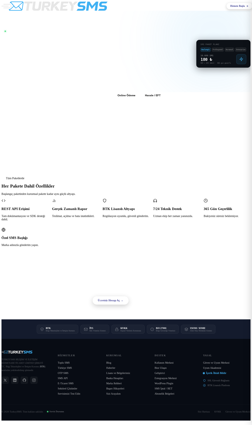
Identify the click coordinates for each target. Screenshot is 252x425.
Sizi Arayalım (113, 393)
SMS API (63, 378)
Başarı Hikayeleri (115, 388)
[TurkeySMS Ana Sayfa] (54, 6)
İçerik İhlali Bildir (216, 373)
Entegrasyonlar (154, 6)
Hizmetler (135, 6)
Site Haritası (204, 411)
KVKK (217, 411)
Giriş (219, 6)
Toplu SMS (64, 362)
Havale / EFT (153, 95)
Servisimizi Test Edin (69, 393)
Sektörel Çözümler (67, 388)
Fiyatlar (171, 6)
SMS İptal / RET (163, 388)
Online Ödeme (126, 95)
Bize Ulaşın (161, 368)
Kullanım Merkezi (164, 362)
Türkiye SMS (65, 368)
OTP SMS (63, 373)
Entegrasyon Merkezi (166, 378)
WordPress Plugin (164, 383)
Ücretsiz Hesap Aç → (110, 300)
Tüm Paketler (100, 95)
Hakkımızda (118, 6)
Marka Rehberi (114, 383)
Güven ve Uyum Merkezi (216, 362)
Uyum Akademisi (212, 368)
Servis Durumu (56, 411)
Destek (181, 6)
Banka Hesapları (114, 378)
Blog (108, 362)
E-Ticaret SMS (66, 383)
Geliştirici (160, 373)
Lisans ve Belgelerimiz (118, 373)
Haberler (110, 368)
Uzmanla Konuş (145, 300)
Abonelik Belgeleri (164, 393)
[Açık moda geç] (207, 6)
